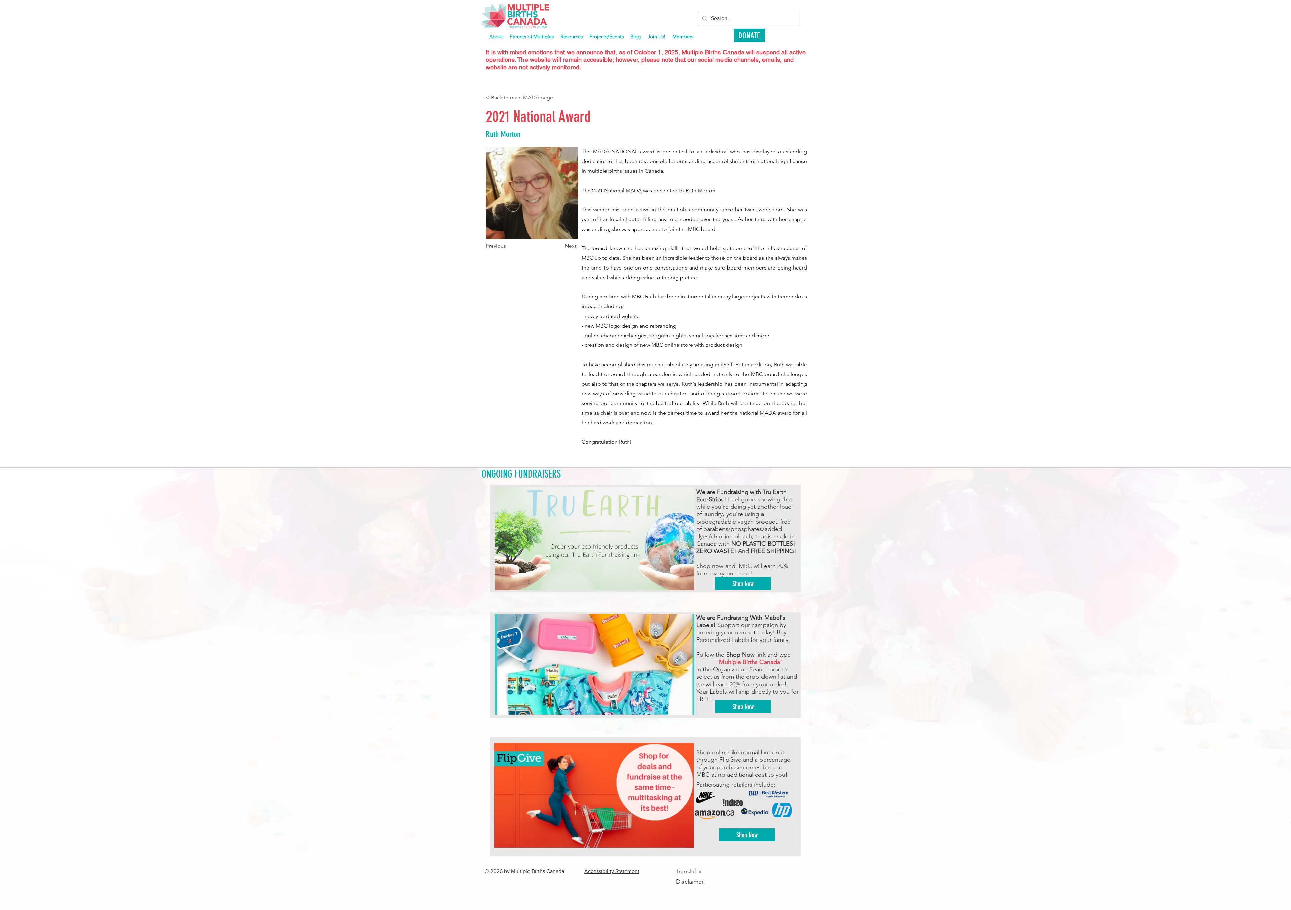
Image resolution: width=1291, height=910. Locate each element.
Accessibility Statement (611, 871)
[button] (606, 36)
